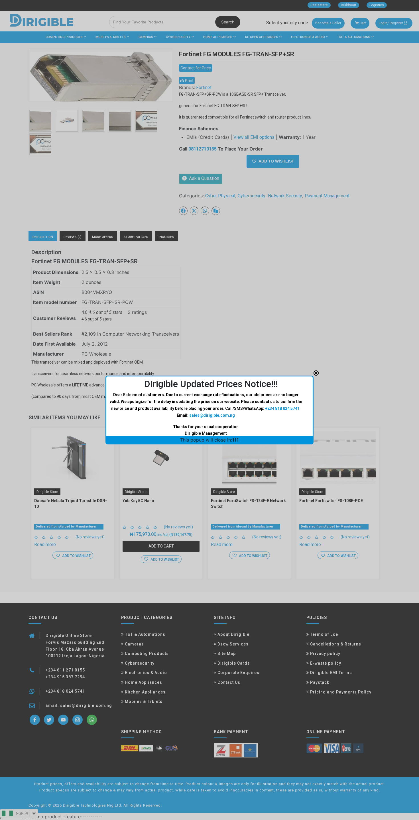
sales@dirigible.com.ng (212, 415)
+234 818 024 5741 (282, 408)
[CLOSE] (316, 373)
